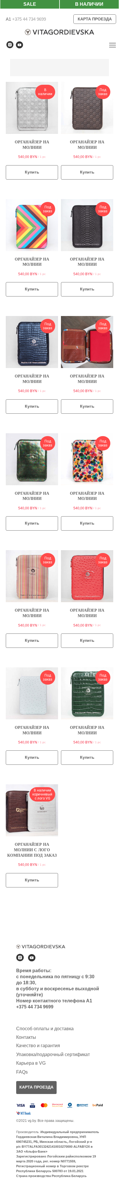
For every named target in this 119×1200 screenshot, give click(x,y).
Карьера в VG (31, 1063)
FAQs (22, 1072)
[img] (112, 45)
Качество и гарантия (38, 1045)
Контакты (26, 1037)
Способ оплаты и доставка (45, 1028)
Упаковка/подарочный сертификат (53, 1054)
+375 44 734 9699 (28, 19)
